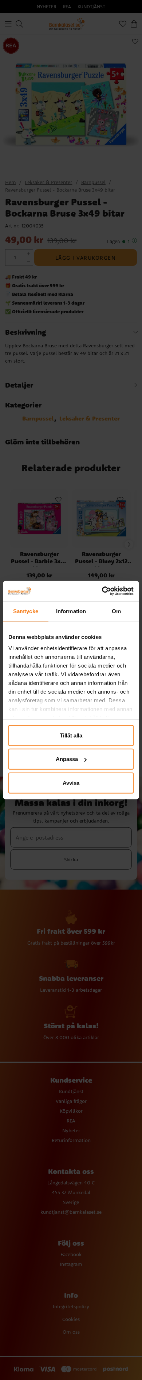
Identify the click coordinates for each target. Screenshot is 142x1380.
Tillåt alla (71, 735)
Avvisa (71, 782)
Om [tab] (116, 611)
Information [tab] (71, 611)
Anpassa (67, 759)
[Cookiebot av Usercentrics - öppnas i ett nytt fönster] (102, 591)
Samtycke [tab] (25, 611)
